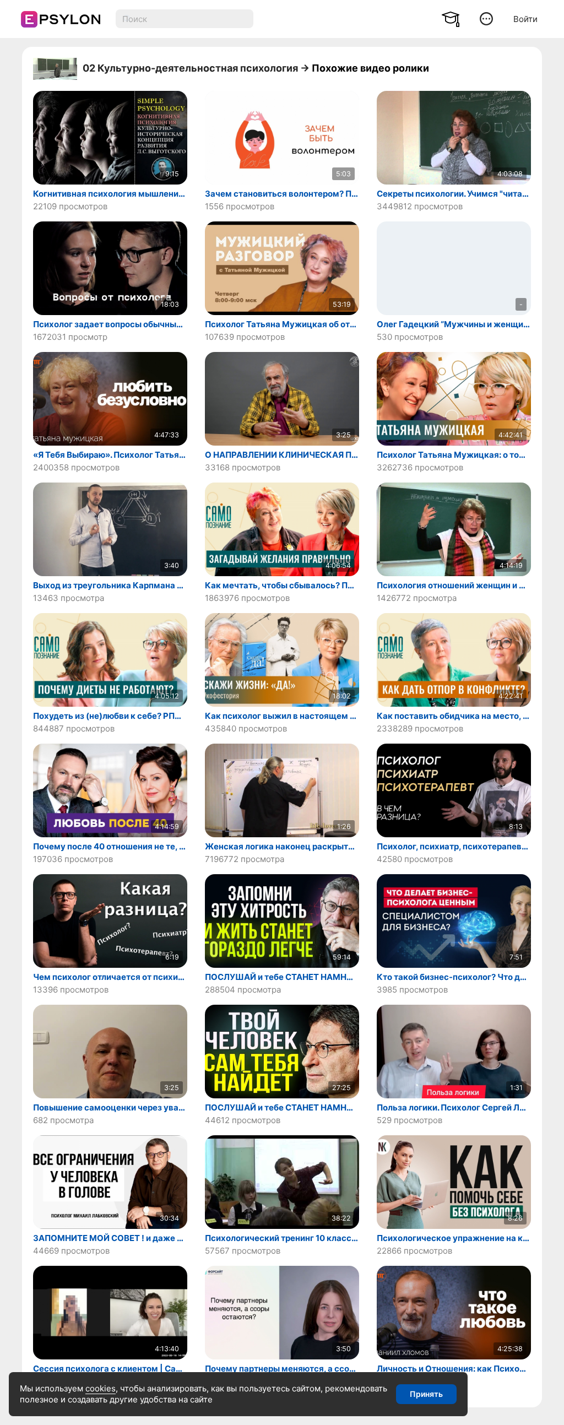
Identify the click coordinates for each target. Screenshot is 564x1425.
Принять (426, 1394)
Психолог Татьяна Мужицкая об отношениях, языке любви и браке (282, 324)
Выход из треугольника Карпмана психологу (110, 585)
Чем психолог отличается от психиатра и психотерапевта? (110, 977)
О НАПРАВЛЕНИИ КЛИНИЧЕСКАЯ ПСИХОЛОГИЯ (282, 455)
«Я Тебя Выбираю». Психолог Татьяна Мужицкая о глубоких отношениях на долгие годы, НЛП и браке (110, 455)
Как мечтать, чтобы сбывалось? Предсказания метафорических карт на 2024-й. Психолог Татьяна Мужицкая (282, 585)
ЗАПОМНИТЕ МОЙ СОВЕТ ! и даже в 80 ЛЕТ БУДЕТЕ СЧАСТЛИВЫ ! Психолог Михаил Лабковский (110, 1238)
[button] (486, 18)
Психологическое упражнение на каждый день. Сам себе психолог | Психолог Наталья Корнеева (454, 1238)
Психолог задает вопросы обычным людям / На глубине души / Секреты (110, 324)
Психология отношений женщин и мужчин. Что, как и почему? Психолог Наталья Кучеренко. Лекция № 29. (454, 585)
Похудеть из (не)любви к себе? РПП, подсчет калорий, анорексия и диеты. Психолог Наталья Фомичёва (110, 716)
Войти (525, 19)
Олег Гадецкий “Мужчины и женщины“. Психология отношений (454, 324)
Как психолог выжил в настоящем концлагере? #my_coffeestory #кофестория (282, 716)
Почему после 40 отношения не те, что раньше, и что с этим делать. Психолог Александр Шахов (110, 847)
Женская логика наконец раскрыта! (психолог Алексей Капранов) (282, 847)
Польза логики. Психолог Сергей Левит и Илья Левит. (454, 1108)
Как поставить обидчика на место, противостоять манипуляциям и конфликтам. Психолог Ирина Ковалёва (454, 716)
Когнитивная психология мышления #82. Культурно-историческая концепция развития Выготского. (110, 194)
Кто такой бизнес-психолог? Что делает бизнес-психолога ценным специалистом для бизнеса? (454, 977)
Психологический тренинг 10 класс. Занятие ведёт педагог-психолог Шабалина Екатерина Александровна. (282, 1238)
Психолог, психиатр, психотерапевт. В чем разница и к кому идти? (454, 847)
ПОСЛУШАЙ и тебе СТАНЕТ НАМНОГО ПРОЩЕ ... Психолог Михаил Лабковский (282, 977)
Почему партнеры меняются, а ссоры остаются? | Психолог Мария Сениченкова (282, 1369)
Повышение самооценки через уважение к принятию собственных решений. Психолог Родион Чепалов (110, 1108)
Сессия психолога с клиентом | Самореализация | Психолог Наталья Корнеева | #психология (110, 1369)
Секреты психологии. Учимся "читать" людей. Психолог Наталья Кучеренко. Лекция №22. (454, 194)
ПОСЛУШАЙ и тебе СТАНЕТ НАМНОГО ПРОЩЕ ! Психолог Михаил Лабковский (282, 1108)
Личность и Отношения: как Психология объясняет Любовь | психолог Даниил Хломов (454, 1369)
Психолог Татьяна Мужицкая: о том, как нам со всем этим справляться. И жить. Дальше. (454, 455)
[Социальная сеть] (57, 19)
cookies (100, 1388)
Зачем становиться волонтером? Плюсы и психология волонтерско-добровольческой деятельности (282, 194)
